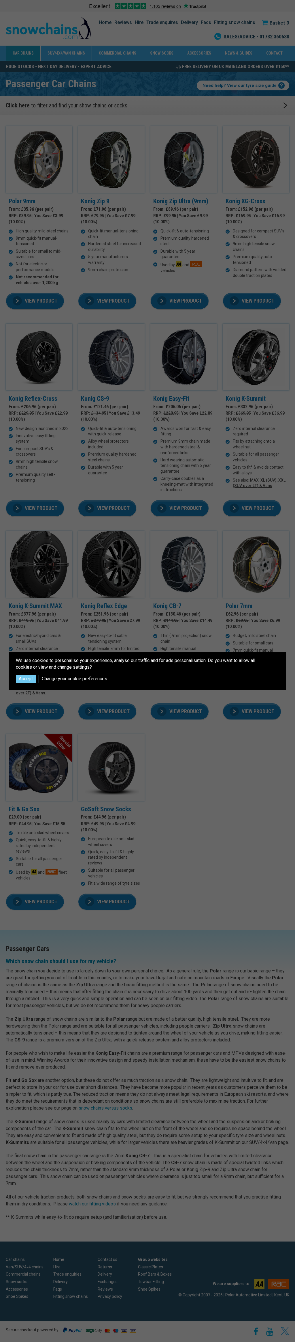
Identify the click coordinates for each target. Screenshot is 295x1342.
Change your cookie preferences (74, 678)
